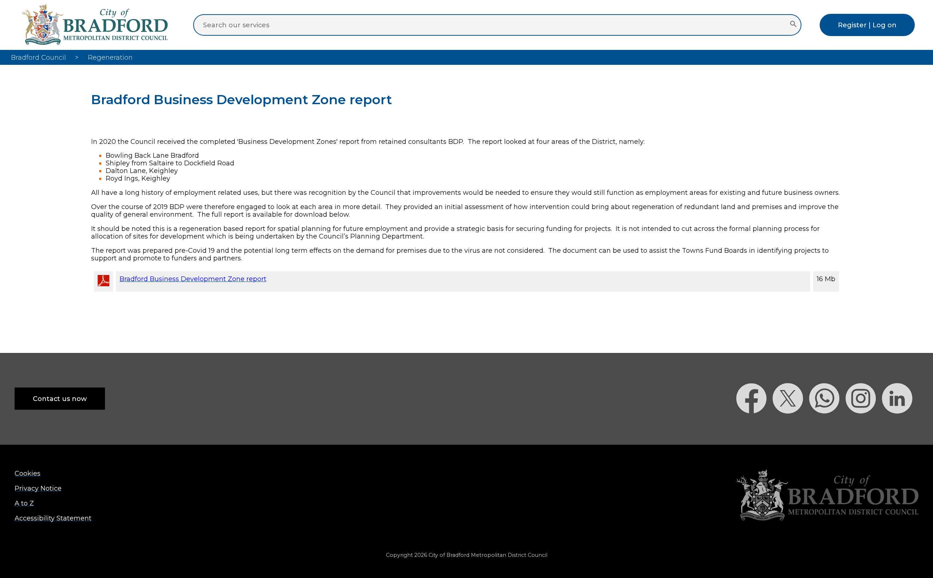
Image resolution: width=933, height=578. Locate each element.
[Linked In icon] (900, 426)
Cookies (27, 473)
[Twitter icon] (791, 426)
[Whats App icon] (827, 426)
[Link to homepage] (827, 495)
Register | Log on (867, 25)
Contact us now (60, 398)
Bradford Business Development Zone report (193, 279)
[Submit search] (793, 24)
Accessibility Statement (53, 518)
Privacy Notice (38, 488)
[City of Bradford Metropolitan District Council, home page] (95, 42)
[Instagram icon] (864, 426)
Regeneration (110, 57)
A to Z (24, 503)
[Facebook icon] (754, 426)
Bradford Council (38, 57)
